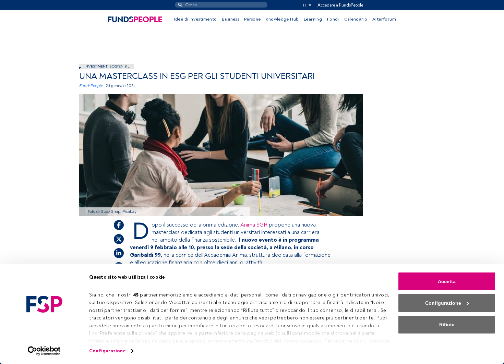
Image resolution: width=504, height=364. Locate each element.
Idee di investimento (195, 19)
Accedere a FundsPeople (340, 5)
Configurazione (107, 351)
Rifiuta (447, 324)
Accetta (447, 281)
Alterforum (384, 19)
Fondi (333, 19)
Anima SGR (253, 224)
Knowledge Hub (282, 19)
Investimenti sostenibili (107, 66)
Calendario (356, 19)
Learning (313, 19)
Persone (252, 19)
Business (230, 19)
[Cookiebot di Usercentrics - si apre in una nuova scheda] (44, 351)
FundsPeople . (92, 85)
